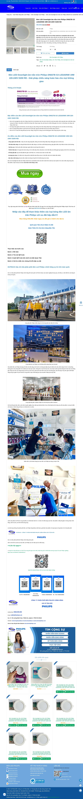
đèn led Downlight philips (46, 59)
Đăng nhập (68, 2)
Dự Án (70, 8)
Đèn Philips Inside (54, 8)
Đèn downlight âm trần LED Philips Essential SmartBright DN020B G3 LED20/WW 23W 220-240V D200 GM (65, 686)
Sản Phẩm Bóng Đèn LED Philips (21, 14)
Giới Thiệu (34, 8)
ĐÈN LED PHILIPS (13, 766)
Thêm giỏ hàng (46, 53)
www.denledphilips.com (53, 797)
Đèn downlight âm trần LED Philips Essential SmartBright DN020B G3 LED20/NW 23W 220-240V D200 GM (17, 719)
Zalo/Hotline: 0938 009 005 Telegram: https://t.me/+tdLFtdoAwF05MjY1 (29, 1)
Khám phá (64, 8)
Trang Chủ (28, 8)
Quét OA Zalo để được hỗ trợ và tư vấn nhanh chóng (41, 570)
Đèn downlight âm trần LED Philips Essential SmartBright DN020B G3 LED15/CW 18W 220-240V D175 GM (41, 753)
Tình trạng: (39, 46)
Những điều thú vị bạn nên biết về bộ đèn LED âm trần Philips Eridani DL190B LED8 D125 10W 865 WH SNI (41, 685)
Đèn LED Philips (43, 8)
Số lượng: (39, 49)
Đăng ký (74, 2)
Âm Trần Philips (56, 59)
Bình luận (16, 69)
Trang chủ (9, 14)
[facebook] (72, 1)
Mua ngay (66, 53)
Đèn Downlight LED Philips (38, 14)
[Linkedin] (47, 66)
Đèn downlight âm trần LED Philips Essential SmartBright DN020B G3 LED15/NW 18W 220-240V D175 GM (17, 753)
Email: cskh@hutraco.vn (52, 1)
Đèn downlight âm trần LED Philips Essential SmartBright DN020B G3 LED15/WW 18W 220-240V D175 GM (65, 719)
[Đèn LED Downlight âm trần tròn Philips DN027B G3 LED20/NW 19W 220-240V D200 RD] (10, 7)
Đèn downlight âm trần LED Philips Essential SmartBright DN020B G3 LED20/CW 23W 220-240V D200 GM (41, 719)
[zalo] (76, 1)
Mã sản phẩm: (40, 31)
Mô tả (9, 69)
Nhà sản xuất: (40, 28)
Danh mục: (39, 57)
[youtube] (74, 1)
